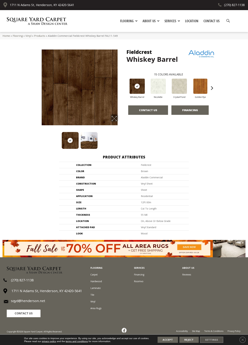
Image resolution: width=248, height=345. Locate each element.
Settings (211, 339)
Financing (190, 110)
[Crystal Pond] (179, 86)
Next (119, 138)
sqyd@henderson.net (28, 301)
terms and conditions (77, 341)
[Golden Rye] (200, 86)
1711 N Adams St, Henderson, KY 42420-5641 (42, 5)
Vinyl (28, 35)
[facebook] (124, 330)
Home (6, 35)
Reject (189, 339)
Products (39, 35)
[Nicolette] (158, 86)
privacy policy (49, 341)
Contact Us (148, 110)
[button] (23, 313)
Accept (168, 339)
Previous (39, 138)
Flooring (18, 35)
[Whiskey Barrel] (137, 86)
